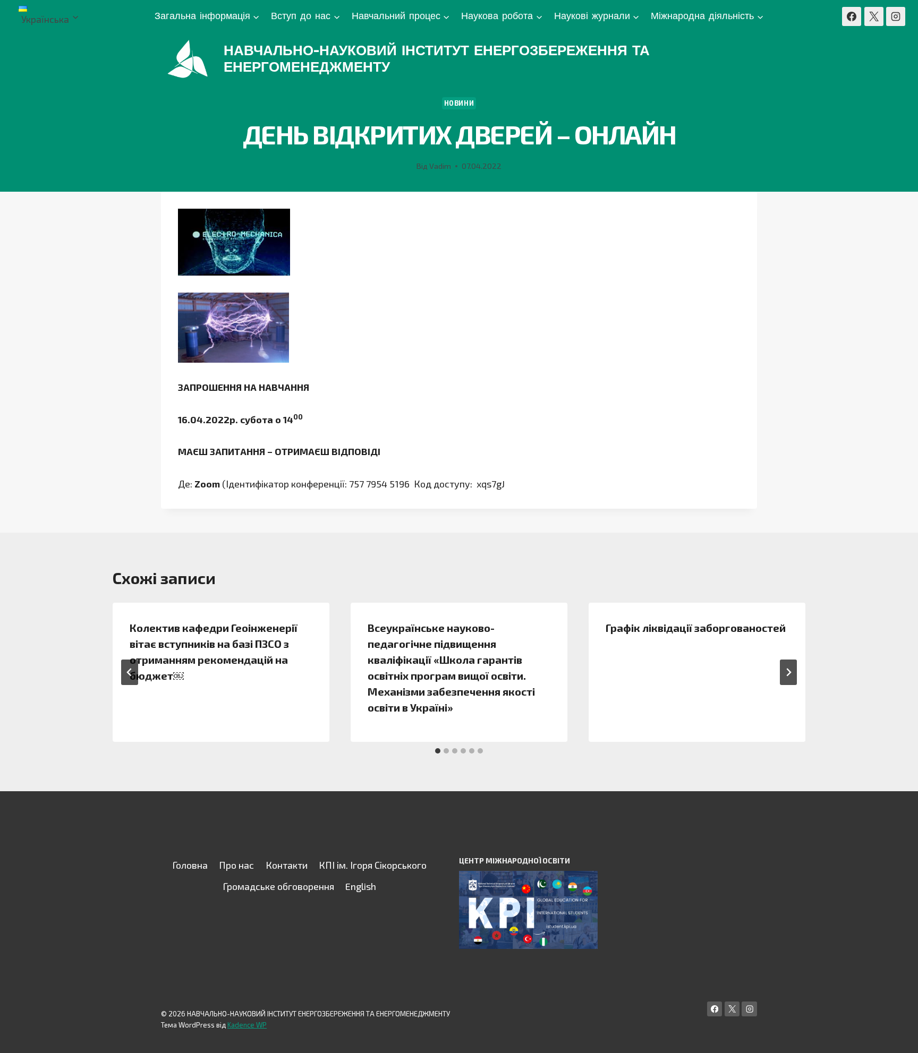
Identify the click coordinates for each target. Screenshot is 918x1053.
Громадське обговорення (278, 886)
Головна (190, 865)
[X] (873, 16)
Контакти (287, 865)
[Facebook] (851, 16)
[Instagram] (895, 16)
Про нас (236, 865)
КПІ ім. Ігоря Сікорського (373, 865)
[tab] (437, 751)
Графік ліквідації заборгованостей (696, 627)
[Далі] (788, 672)
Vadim (440, 165)
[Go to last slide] (129, 672)
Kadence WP (247, 1025)
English (360, 886)
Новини (459, 103)
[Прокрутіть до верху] (893, 1033)
